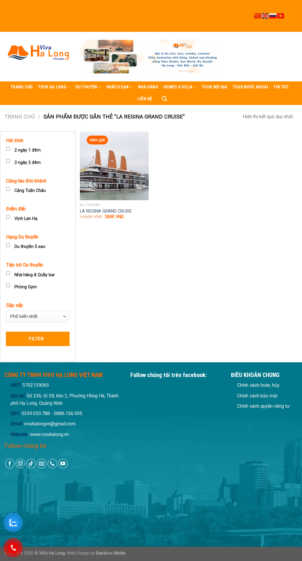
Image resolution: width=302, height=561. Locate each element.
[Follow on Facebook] (294, 2)
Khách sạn (117, 87)
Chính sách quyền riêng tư (263, 406)
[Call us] (294, 24)
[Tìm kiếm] (164, 99)
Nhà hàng (148, 87)
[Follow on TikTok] (294, 13)
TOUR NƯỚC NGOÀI (250, 87)
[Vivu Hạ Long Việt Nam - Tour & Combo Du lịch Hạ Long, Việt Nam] (37, 56)
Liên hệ (144, 98)
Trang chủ (22, 87)
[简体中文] (258, 16)
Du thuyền (86, 87)
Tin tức (281, 87)
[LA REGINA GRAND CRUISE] (114, 165)
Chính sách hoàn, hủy (258, 385)
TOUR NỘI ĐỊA (214, 87)
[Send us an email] (294, 18)
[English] (265, 16)
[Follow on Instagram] (294, 8)
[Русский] (273, 16)
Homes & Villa (178, 87)
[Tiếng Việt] (281, 16)
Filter (36, 338)
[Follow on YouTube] (294, 29)
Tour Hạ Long (52, 87)
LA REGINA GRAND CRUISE (106, 211)
